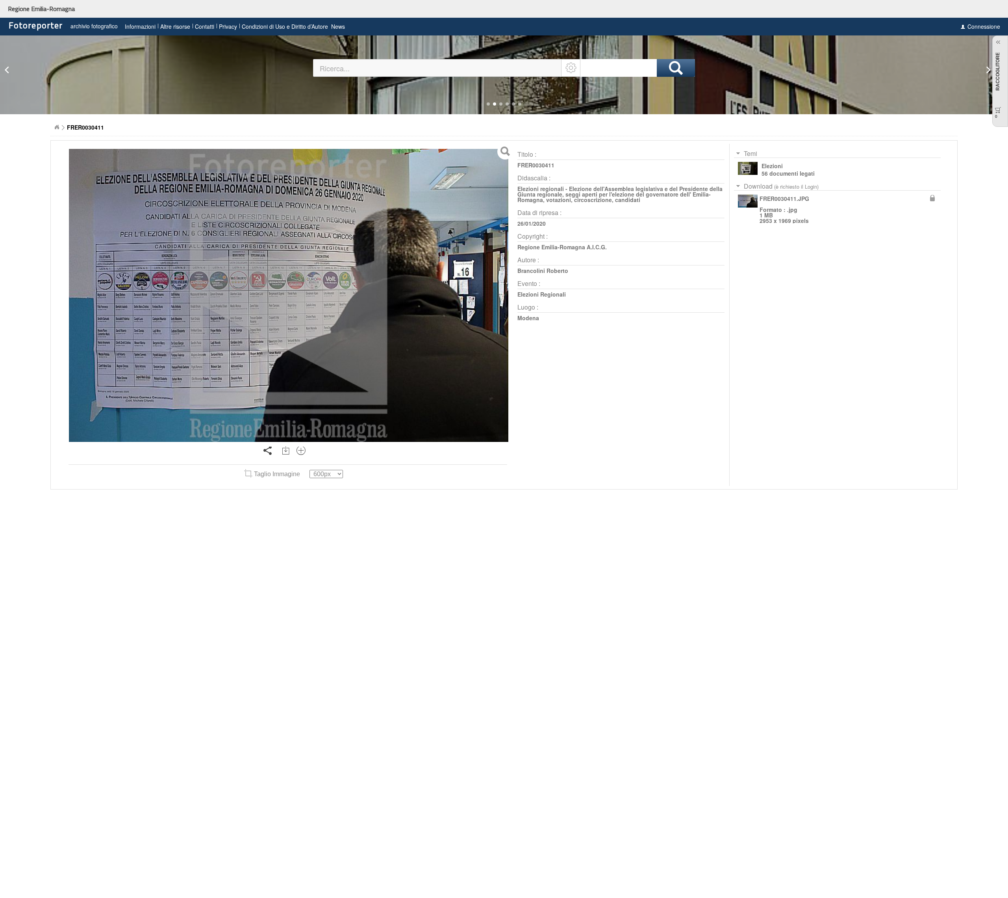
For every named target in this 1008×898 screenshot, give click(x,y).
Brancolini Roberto (542, 271)
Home (57, 127)
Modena (528, 318)
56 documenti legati (788, 173)
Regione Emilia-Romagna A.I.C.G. (562, 247)
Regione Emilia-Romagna (41, 8)
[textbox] (437, 67)
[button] (488, 104)
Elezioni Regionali (541, 294)
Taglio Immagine (277, 474)
